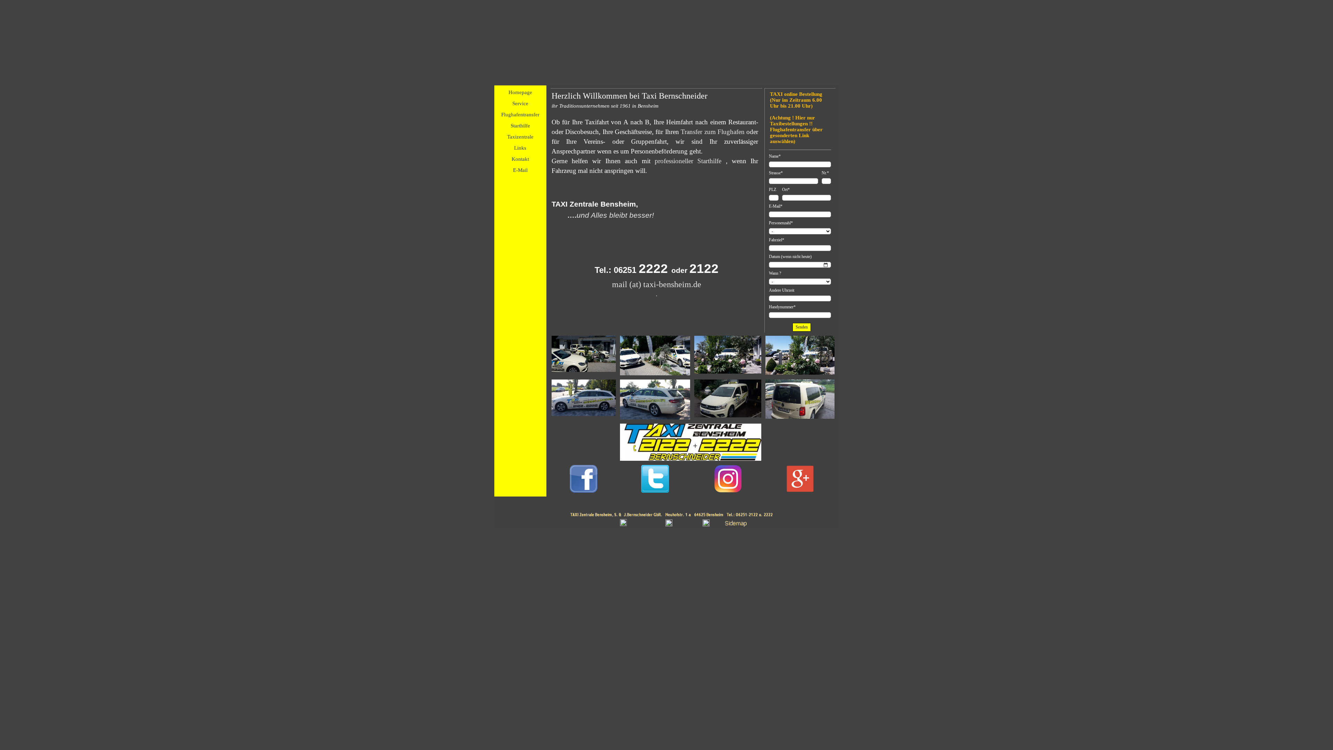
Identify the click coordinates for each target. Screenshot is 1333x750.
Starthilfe (520, 125)
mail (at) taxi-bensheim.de (656, 284)
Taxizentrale (520, 137)
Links (520, 148)
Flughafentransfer (520, 114)
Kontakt (520, 159)
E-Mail (520, 170)
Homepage (520, 92)
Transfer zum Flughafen (713, 131)
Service (520, 103)
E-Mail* (775, 206)
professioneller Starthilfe (688, 161)
